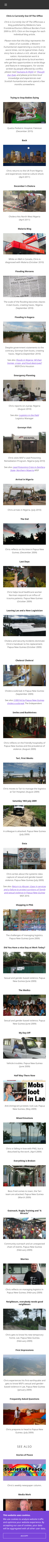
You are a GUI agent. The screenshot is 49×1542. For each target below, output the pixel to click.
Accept (24, 1536)
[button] (5, 4)
